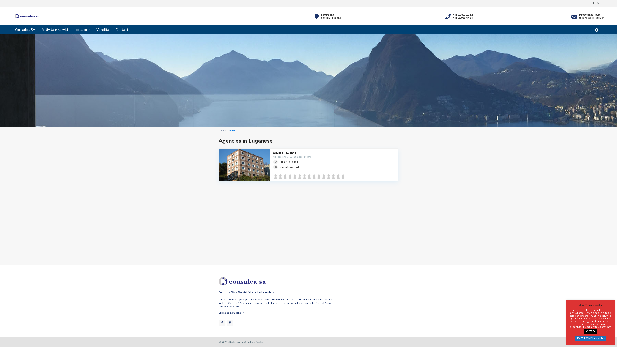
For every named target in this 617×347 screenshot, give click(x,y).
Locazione (82, 29)
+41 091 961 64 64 (288, 162)
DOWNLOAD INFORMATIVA (590, 338)
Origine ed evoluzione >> (231, 312)
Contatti (122, 29)
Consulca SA (25, 29)
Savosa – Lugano (284, 153)
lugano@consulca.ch (591, 17)
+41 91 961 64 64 (463, 17)
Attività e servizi (54, 29)
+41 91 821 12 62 (463, 14)
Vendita (102, 29)
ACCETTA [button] (590, 331)
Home (221, 130)
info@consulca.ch (589, 14)
